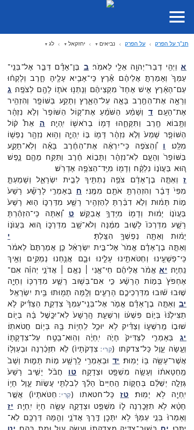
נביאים (107, 43)
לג (51, 43)
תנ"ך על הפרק (171, 43)
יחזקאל (76, 43)
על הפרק (135, 43)
